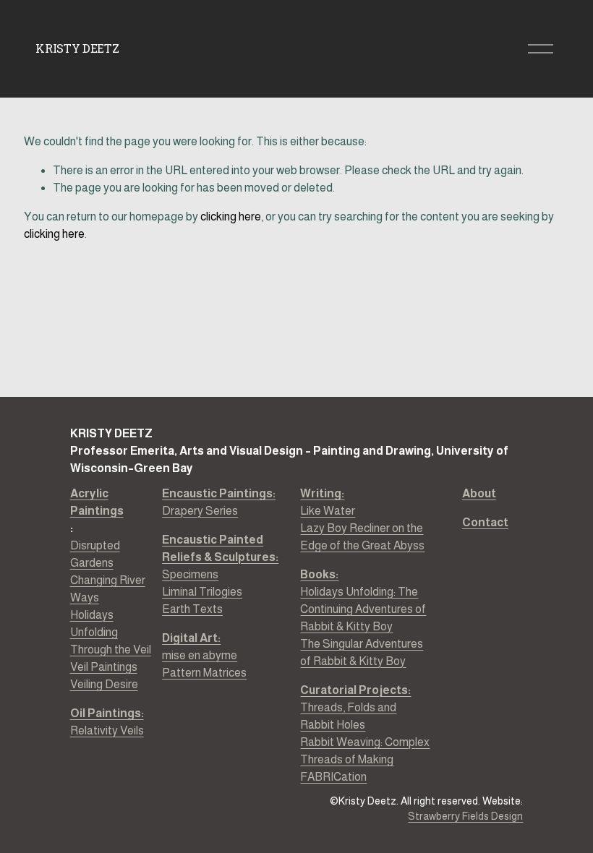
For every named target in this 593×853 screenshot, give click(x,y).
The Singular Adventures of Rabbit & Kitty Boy (361, 652)
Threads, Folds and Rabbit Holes (348, 716)
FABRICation (333, 777)
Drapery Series (219, 502)
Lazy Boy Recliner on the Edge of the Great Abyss (362, 537)
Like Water (327, 511)
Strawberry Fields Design (465, 816)
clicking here (230, 216)
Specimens (190, 574)
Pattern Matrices (204, 672)
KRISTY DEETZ (77, 48)
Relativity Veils (107, 722)
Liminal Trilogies (202, 592)
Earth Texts (192, 609)
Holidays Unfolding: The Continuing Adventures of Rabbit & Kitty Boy (363, 609)
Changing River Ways (107, 589)
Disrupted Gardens (95, 554)
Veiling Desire (104, 684)
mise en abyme (199, 655)
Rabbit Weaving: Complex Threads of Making (365, 751)
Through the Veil (110, 649)
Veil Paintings (103, 667)
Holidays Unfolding (94, 623)
